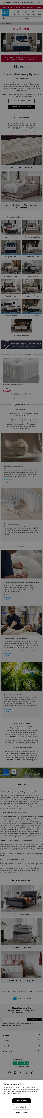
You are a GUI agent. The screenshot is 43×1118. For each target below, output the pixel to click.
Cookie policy (10, 1092)
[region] (21, 1099)
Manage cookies (21, 1113)
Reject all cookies (21, 1107)
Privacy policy (21, 1092)
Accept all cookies (21, 1101)
